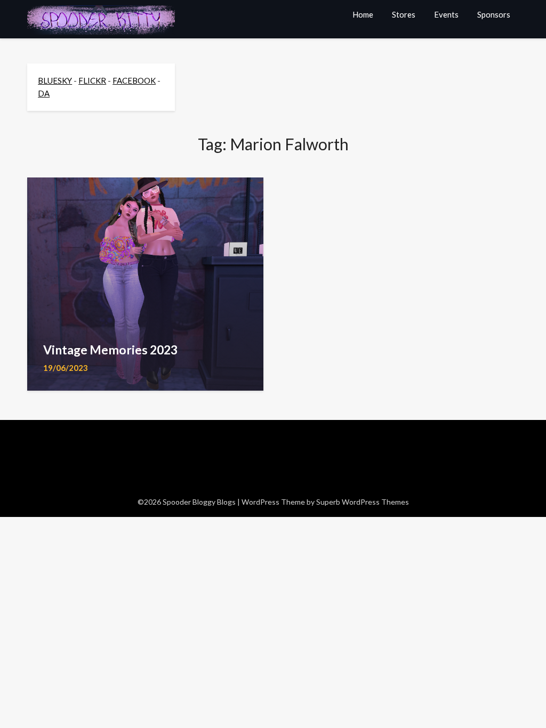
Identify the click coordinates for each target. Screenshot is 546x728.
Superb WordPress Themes (362, 501)
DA (44, 93)
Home (362, 14)
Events (446, 14)
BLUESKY (55, 80)
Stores (403, 14)
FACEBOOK (134, 80)
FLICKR (92, 80)
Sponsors (493, 14)
